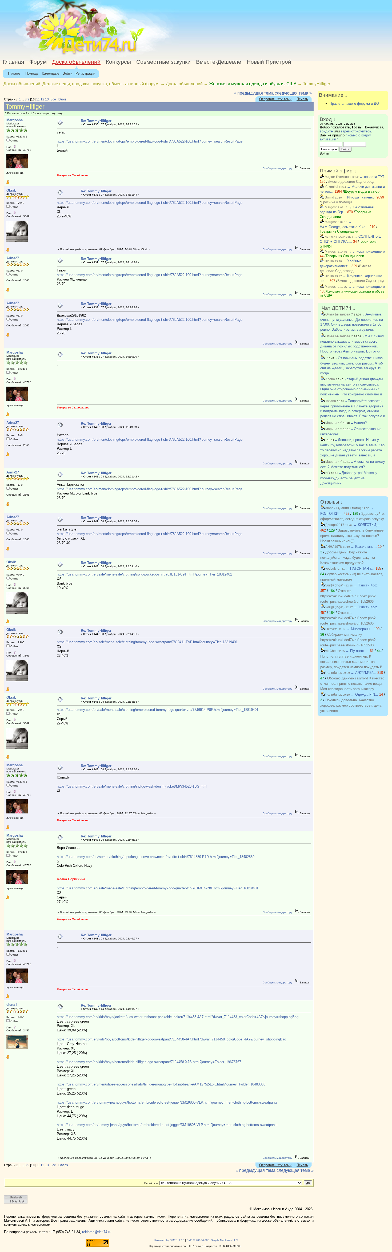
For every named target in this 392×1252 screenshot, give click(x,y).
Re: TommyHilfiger (96, 121)
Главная (13, 62)
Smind (329, 197)
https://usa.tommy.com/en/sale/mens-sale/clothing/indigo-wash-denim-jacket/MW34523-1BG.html (132, 786)
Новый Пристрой (269, 62)
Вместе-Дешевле (218, 62)
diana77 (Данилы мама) (343, 508)
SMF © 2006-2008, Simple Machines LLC (212, 1240)
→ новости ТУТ (371, 177)
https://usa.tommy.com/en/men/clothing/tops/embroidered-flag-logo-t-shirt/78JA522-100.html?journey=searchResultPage (149, 141)
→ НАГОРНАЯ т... (360, 568)
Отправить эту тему (275, 99)
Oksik (11, 190)
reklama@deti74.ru (96, 1232)
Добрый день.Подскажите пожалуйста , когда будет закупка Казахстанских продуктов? (347, 557)
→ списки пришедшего (366, 251)
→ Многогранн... (359, 629)
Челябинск (333, 673)
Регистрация (85, 73)
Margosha (14, 120)
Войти (67, 73)
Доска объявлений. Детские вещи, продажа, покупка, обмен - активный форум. (81, 84)
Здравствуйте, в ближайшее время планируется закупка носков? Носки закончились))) (351, 535)
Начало (14, 73)
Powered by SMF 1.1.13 (169, 1240)
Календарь (50, 73)
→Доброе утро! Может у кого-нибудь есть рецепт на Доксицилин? (348, 478)
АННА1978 (333, 547)
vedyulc (331, 568)
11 (38, 99)
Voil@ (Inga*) (335, 585)
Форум (38, 62)
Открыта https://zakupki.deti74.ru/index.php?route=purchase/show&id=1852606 (347, 596)
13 (47, 99)
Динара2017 (334, 525)
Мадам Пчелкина (337, 177)
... (23, 99)
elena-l (11, 1005)
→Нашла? (358, 423)
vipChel (331, 651)
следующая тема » (293, 93)
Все (53, 99)
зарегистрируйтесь (356, 131)
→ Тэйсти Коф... (367, 585)
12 (42, 99)
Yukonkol (331, 187)
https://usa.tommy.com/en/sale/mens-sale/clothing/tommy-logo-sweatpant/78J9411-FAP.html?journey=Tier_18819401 (147, 642)
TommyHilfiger (316, 84)
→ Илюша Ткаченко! (359, 197)
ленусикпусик (334, 236)
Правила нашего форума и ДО (354, 104)
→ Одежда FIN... (364, 694)
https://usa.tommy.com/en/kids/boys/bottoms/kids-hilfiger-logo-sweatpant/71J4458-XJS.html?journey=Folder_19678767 (149, 1062)
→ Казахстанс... (364, 547)
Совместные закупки (163, 62)
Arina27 (12, 258)
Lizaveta (331, 629)
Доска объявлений (76, 62)
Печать (302, 99)
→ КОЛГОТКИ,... (366, 525)
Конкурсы (118, 62)
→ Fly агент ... (357, 651)
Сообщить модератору (277, 168)
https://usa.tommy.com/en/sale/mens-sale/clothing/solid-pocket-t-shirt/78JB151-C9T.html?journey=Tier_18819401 (144, 574)
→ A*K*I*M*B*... (363, 673)
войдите (326, 131)
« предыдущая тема (254, 93)
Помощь (32, 73)
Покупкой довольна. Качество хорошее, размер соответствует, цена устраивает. (350, 705)
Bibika (329, 261)
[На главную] (48, 54)
